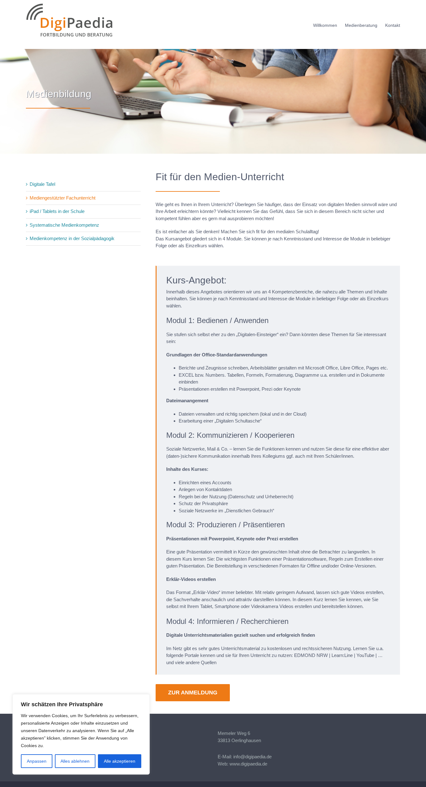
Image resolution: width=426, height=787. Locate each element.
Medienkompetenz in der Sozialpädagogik (72, 238)
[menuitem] (329, 24)
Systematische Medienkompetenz (64, 225)
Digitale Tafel (42, 184)
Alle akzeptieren (119, 761)
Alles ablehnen (75, 761)
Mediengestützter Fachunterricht (62, 197)
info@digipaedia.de (252, 756)
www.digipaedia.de (248, 763)
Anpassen (36, 761)
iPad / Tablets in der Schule (57, 211)
